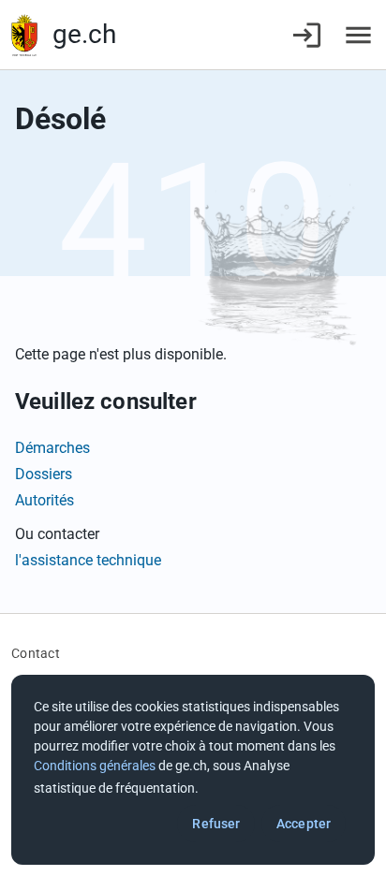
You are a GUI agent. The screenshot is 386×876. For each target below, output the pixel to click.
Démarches (52, 448)
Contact (35, 653)
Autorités (44, 500)
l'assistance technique (88, 560)
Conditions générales (95, 765)
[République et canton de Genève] (24, 35)
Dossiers (43, 474)
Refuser (216, 823)
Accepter (303, 823)
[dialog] (193, 770)
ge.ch (84, 34)
